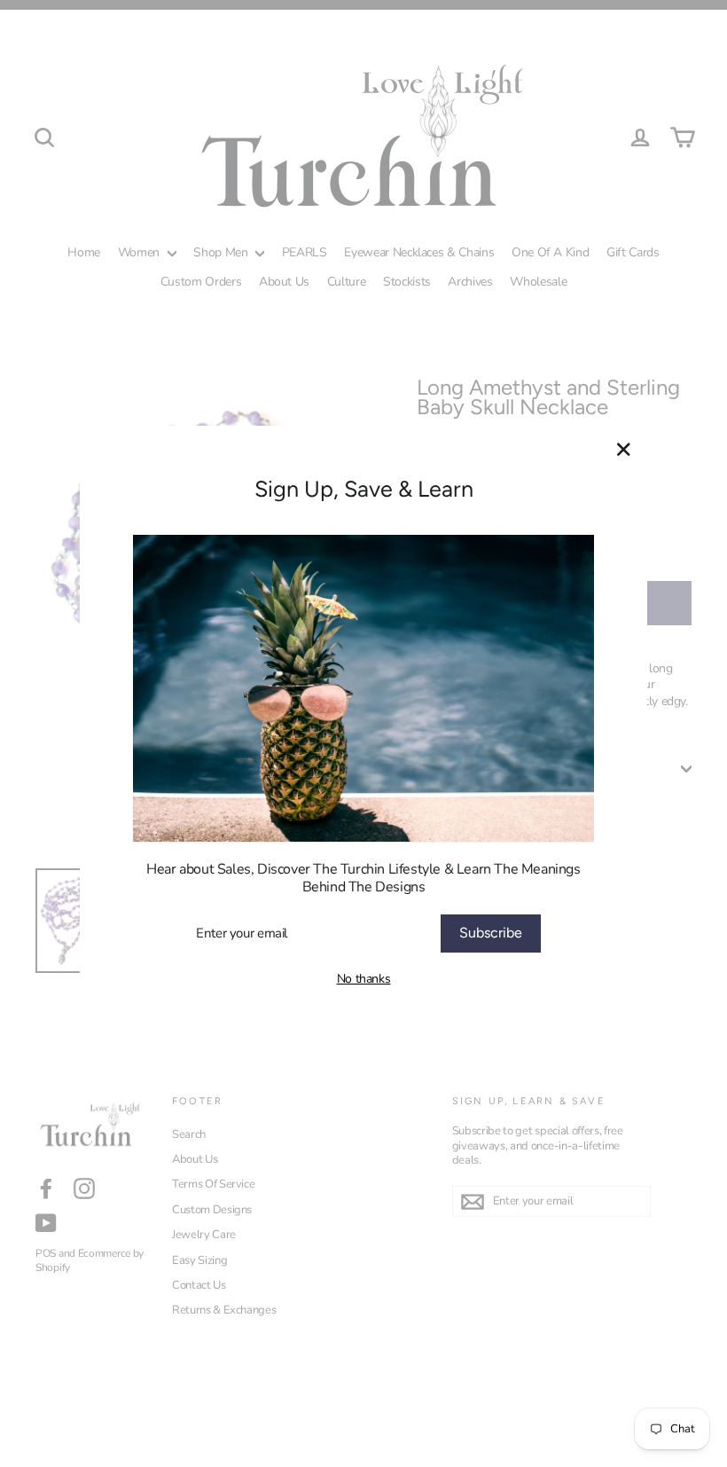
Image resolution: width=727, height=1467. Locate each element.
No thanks (364, 978)
